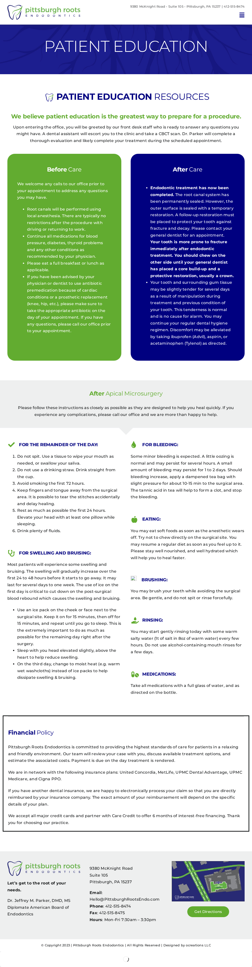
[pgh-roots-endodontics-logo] (43, 6)
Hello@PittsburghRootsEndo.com (124, 899)
